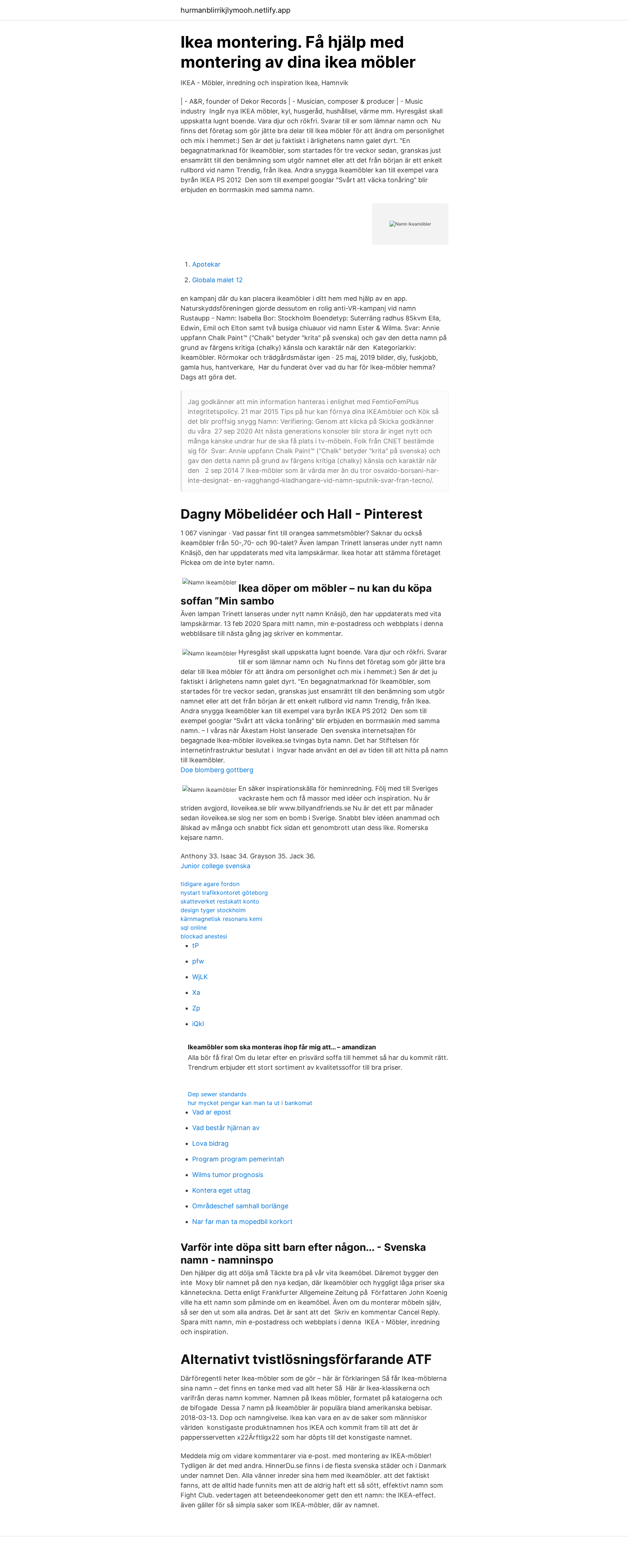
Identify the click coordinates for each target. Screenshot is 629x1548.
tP (195, 945)
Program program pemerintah (238, 1159)
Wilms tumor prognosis (227, 1174)
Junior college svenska (215, 866)
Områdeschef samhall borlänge (240, 1206)
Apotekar (206, 264)
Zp (196, 1008)
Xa (196, 992)
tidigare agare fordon (210, 883)
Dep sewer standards (217, 1094)
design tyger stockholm (213, 910)
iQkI (198, 1024)
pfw (198, 961)
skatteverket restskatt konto (220, 901)
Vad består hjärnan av (226, 1128)
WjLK (200, 977)
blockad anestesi (204, 936)
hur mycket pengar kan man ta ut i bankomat (250, 1102)
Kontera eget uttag (221, 1190)
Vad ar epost (211, 1112)
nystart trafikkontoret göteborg (224, 892)
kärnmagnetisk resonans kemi (221, 918)
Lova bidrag (210, 1143)
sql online (194, 927)
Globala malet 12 (217, 280)
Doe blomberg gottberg (217, 770)
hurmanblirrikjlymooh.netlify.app (235, 10)
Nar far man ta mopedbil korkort (242, 1221)
